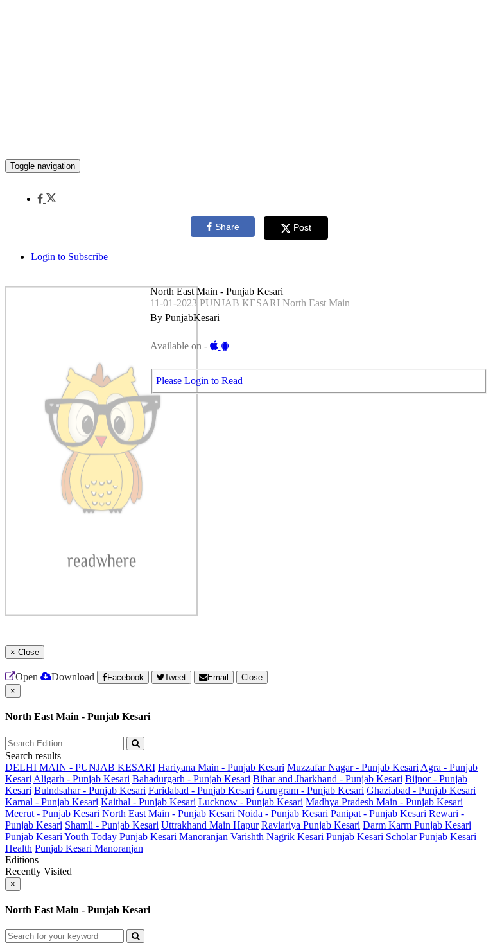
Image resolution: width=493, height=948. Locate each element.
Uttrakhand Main (197, 825)
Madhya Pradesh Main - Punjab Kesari (384, 801)
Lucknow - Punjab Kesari (250, 801)
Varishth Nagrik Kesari (277, 836)
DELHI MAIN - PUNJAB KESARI (80, 767)
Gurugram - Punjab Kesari (310, 790)
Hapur (246, 825)
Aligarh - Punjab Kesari (81, 778)
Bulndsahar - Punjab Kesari (90, 790)
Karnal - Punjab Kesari (51, 801)
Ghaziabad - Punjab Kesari (421, 790)
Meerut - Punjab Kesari (52, 813)
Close (252, 677)
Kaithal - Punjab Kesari (148, 801)
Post (302, 227)
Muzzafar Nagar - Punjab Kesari (353, 767)
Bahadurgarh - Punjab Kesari (191, 778)
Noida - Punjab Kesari (283, 813)
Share (227, 227)
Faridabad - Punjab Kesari (201, 790)
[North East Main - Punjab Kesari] (246, 140)
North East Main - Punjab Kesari (168, 813)
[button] (46, 198)
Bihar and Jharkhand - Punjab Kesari (327, 778)
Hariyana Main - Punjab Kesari (221, 767)
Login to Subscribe (69, 256)
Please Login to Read (199, 380)
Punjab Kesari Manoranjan (173, 836)
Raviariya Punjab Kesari (310, 825)
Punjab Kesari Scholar (371, 836)
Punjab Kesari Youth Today (61, 836)
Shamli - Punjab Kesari (112, 825)
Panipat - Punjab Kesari (378, 813)
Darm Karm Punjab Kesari (417, 825)
